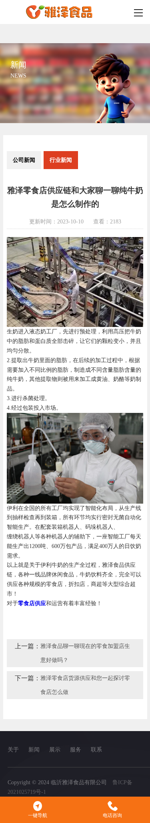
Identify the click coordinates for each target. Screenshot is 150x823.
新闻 (34, 750)
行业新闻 (61, 160)
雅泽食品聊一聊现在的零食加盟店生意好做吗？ (85, 653)
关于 (13, 750)
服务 (75, 750)
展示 (54, 750)
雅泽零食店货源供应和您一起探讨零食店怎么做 (85, 685)
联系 (96, 750)
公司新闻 (24, 160)
